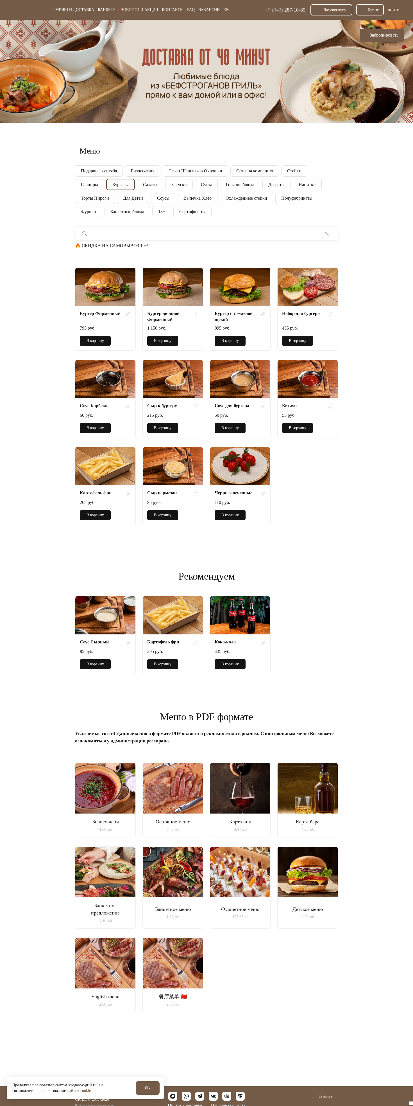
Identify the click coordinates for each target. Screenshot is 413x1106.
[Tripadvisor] (226, 1096)
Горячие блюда (240, 184)
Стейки (294, 170)
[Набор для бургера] (308, 287)
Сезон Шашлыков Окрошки (195, 170)
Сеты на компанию (254, 170)
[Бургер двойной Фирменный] (173, 287)
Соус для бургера (232, 405)
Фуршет (88, 211)
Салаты (150, 184)
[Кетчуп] (308, 379)
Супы (206, 184)
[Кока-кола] (240, 615)
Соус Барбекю (94, 405)
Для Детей (133, 198)
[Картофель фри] (105, 466)
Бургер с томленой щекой (234, 316)
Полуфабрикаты (296, 198)
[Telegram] (199, 1096)
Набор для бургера (301, 313)
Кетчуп (289, 405)
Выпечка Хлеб (197, 198)
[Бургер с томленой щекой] (240, 287)
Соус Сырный (94, 641)
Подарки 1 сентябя (99, 170)
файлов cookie (79, 1091)
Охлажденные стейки (246, 198)
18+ (161, 211)
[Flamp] (240, 1096)
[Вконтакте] (213, 1096)
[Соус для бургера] (240, 379)
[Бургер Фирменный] (105, 287)
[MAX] (172, 1096)
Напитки (307, 184)
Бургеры (120, 184)
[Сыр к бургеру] (173, 379)
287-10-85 (285, 10)
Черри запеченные (233, 492)
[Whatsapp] (186, 1096)
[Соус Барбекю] (105, 379)
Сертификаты (192, 211)
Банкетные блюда (127, 211)
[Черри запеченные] (240, 466)
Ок (148, 1087)
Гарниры (89, 184)
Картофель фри (96, 492)
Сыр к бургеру (162, 405)
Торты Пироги (95, 198)
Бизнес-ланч (143, 170)
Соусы (163, 198)
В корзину (95, 341)
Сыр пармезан (162, 492)
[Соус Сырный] (105, 615)
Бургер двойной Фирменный (163, 316)
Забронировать (384, 35)
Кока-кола (225, 641)
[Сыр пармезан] (173, 466)
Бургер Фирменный (100, 313)
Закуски (179, 184)
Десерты (276, 184)
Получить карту (335, 10)
